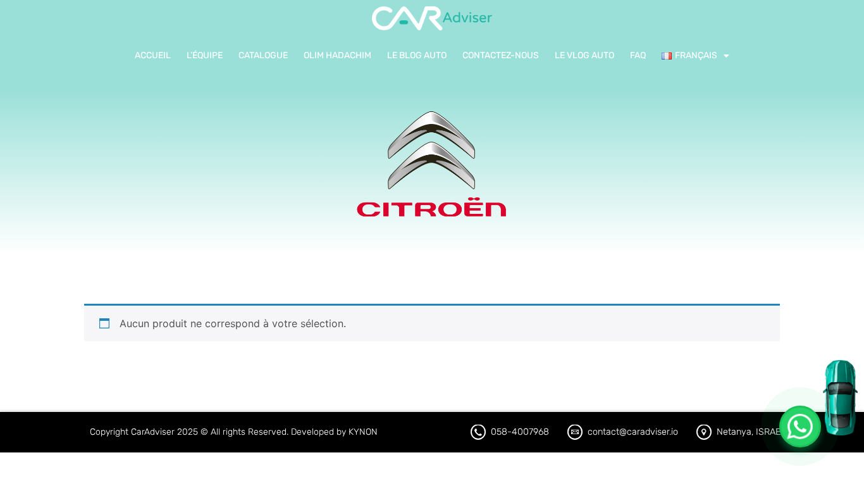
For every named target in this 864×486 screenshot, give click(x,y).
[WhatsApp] (800, 426)
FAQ (638, 55)
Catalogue (263, 55)
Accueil (153, 55)
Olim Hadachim (337, 55)
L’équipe (205, 55)
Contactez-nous (500, 55)
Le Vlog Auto (584, 55)
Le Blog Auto (417, 55)
